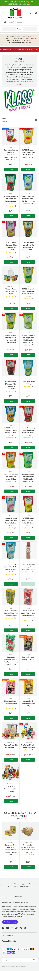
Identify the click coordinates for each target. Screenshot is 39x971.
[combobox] (19, 22)
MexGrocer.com (10, 966)
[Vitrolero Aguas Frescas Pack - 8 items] (11, 275)
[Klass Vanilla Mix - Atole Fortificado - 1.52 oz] (28, 687)
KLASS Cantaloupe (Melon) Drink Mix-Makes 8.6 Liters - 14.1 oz (10, 431)
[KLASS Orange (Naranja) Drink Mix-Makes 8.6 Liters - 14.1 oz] (11, 321)
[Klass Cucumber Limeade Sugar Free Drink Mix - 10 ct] (11, 596)
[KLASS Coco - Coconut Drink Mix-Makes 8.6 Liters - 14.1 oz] (11, 550)
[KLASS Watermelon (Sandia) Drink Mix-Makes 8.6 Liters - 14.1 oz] (11, 182)
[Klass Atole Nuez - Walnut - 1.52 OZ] (28, 643)
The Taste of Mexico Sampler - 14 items (28, 746)
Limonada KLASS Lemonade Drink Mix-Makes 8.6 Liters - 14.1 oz (28, 477)
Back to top (18, 896)
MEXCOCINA (18, 38)
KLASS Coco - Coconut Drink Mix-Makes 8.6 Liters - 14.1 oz (11, 568)
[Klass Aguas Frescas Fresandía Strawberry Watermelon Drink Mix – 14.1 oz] (11, 136)
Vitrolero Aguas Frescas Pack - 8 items (10, 291)
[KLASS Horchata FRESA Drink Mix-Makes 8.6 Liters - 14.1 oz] (11, 504)
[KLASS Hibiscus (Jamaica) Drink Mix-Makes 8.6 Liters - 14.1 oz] (11, 367)
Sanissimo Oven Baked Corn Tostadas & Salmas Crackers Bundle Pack (10, 850)
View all (19, 818)
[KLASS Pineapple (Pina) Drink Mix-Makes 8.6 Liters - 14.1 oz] (28, 504)
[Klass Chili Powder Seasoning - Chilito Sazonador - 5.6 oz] (28, 550)
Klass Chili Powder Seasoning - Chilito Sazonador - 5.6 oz (28, 566)
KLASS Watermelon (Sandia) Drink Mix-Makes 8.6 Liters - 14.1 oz (11, 199)
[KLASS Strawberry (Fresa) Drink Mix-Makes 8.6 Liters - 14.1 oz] (28, 414)
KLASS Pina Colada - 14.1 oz (28, 383)
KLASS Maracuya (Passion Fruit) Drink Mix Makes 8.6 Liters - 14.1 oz (28, 153)
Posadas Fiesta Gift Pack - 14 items (11, 746)
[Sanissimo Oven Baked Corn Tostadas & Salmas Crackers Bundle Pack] (11, 831)
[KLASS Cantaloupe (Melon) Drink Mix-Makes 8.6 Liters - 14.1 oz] (11, 414)
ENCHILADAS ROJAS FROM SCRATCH (19, 40)
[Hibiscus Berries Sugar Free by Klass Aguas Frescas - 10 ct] (28, 596)
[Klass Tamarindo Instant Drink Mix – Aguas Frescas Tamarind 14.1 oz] (28, 228)
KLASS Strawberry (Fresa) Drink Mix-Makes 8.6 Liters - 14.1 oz (28, 431)
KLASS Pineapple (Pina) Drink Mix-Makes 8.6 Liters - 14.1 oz (28, 521)
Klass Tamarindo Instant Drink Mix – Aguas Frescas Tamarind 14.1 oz (28, 246)
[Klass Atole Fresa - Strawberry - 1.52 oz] (11, 687)
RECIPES (7, 38)
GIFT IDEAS (10, 36)
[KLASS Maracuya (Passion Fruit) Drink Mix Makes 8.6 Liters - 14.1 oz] (28, 136)
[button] (36, 13)
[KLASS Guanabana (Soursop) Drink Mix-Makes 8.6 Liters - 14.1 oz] (28, 321)
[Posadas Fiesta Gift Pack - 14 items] (11, 731)
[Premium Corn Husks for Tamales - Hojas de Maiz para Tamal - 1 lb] (28, 831)
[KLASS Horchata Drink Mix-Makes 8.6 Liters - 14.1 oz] (28, 182)
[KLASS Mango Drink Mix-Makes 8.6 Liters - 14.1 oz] (11, 460)
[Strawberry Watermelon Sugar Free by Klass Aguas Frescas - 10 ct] (11, 643)
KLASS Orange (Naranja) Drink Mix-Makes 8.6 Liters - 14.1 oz (10, 338)
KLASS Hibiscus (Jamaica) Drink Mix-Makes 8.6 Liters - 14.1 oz (10, 385)
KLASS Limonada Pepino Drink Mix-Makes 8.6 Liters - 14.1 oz (28, 292)
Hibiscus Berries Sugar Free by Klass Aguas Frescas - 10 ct (28, 614)
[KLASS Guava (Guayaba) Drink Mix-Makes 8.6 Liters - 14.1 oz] (11, 228)
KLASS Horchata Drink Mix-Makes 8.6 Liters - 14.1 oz (28, 198)
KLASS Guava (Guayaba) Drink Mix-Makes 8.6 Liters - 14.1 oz (10, 246)
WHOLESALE (29, 38)
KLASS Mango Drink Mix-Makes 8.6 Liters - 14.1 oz (11, 476)
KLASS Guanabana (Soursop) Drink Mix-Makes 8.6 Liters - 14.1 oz (28, 338)
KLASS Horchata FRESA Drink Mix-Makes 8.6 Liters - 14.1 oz (10, 521)
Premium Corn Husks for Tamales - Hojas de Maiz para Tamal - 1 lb (28, 848)
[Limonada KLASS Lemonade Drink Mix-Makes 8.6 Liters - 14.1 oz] (28, 460)
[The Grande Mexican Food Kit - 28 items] (11, 772)
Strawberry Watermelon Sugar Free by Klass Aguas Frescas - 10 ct (11, 660)
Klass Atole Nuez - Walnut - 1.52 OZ (28, 658)
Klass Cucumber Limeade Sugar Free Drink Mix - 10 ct (11, 613)
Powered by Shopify (21, 966)
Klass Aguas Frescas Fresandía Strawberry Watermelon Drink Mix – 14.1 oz (11, 155)
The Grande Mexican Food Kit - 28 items (10, 789)
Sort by (4, 118)
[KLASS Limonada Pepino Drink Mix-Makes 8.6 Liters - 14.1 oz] (28, 275)
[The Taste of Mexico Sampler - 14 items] (28, 731)
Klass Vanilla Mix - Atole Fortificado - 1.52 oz (28, 703)
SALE (30, 36)
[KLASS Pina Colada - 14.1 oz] (28, 367)
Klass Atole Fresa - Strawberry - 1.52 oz (10, 703)
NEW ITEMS (21, 36)
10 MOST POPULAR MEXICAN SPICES (20, 43)
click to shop (27, 4)
